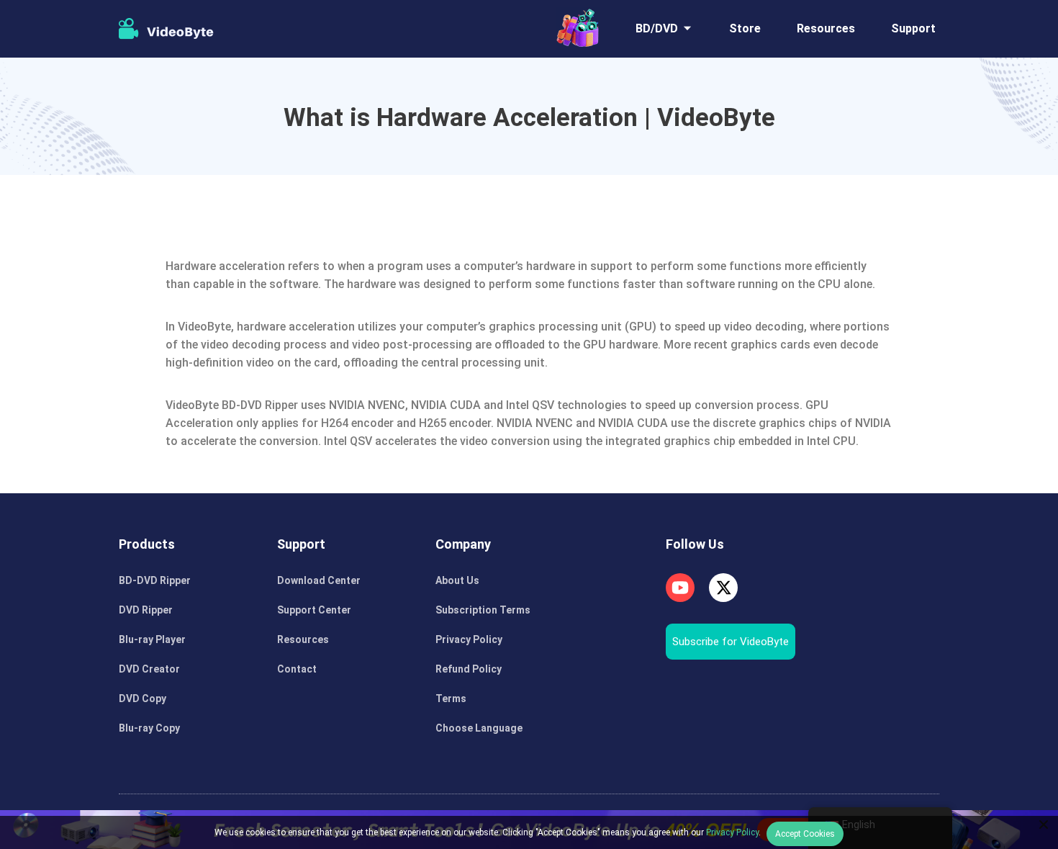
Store (745, 28)
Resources (826, 28)
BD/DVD (657, 28)
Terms (450, 698)
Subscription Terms (482, 610)
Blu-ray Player (152, 639)
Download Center (319, 580)
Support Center (314, 610)
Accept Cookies (805, 834)
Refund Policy (468, 669)
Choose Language (479, 728)
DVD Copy (142, 698)
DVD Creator (149, 669)
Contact (297, 669)
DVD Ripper (146, 610)
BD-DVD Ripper (155, 580)
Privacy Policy (468, 639)
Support (913, 28)
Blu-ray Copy (149, 728)
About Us (457, 580)
